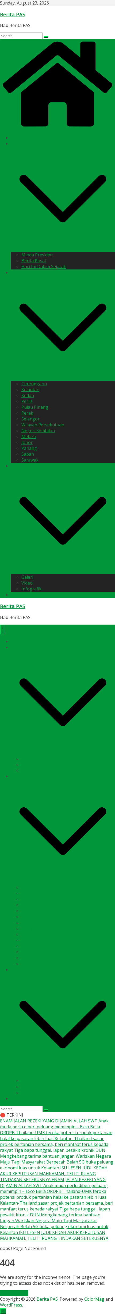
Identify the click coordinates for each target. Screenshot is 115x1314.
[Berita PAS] (57, 127)
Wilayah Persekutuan (42, 425)
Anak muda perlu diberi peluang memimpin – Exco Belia (54, 1124)
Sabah (27, 454)
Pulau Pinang (34, 407)
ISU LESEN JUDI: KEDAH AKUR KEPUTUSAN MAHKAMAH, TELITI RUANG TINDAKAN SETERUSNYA (54, 1173)
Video (27, 583)
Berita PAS (12, 14)
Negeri (18, 272)
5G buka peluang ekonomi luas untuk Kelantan (56, 1165)
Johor (27, 442)
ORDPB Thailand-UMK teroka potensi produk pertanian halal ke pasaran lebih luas (53, 1194)
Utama (17, 138)
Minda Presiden (37, 255)
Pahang (29, 448)
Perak (27, 413)
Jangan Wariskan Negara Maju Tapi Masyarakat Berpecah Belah (55, 1159)
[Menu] (2, 629)
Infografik (31, 589)
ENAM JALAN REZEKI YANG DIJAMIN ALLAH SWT (49, 1121)
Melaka (28, 436)
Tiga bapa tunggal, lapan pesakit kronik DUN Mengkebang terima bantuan (52, 1153)
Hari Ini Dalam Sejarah (43, 266)
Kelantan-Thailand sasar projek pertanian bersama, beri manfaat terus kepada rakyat (54, 1144)
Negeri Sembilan (38, 431)
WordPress (11, 1305)
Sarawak (30, 460)
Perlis (27, 401)
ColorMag (94, 1299)
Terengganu (34, 384)
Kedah (27, 395)
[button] (63, 249)
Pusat (16, 143)
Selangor (30, 419)
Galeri (27, 577)
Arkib (16, 595)
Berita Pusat (33, 261)
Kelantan (30, 389)
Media (17, 466)
